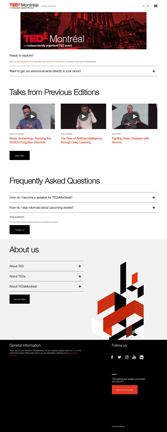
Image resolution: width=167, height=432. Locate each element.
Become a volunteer (124, 390)
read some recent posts (56, 61)
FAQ (74, 350)
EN (143, 6)
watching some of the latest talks (29, 61)
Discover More (20, 299)
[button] (155, 5)
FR (148, 6)
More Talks (19, 155)
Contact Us (19, 230)
